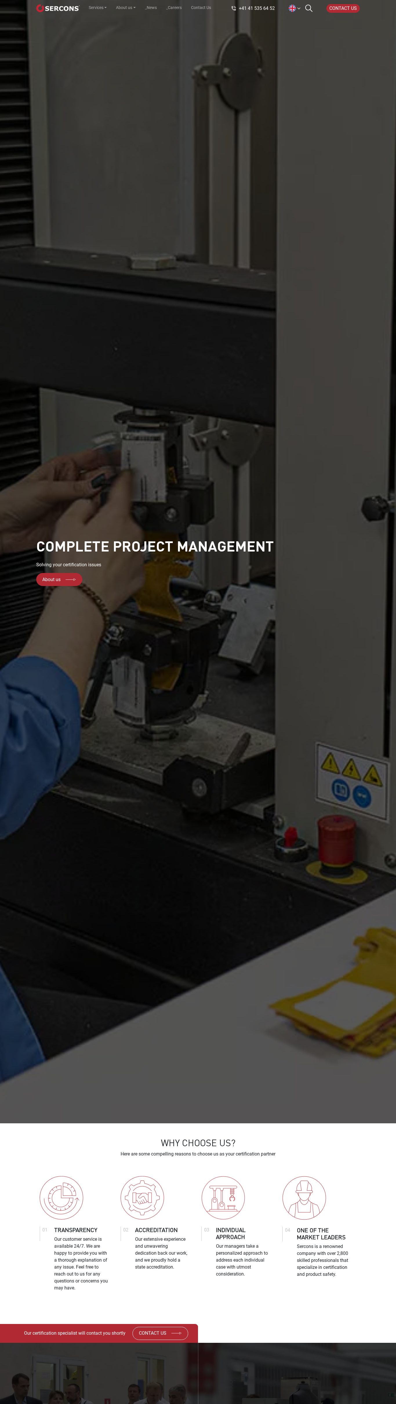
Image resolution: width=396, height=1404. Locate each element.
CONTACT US (343, 8)
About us (51, 579)
